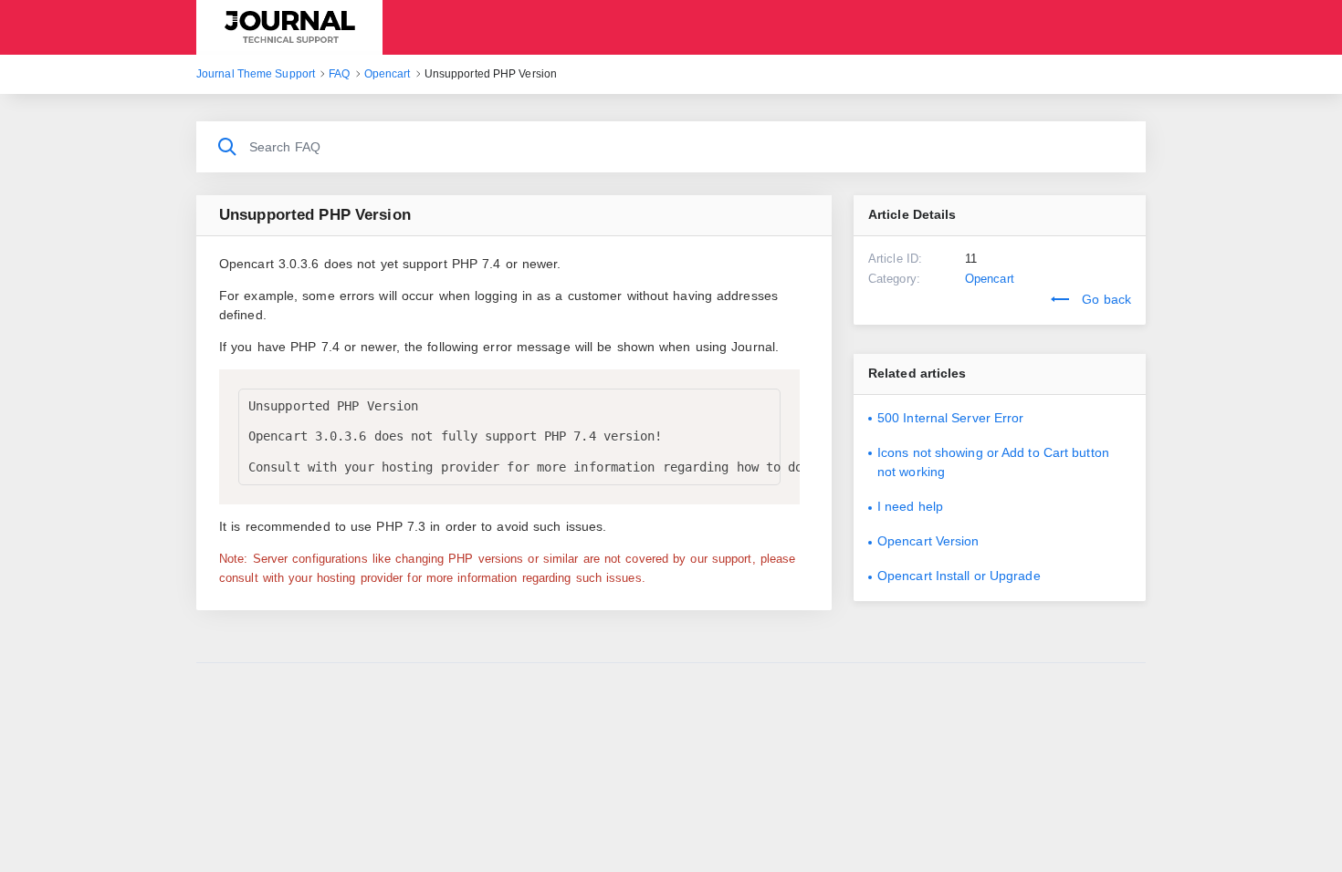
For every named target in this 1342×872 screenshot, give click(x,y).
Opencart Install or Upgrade (959, 575)
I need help (910, 506)
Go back (1104, 299)
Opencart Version (928, 541)
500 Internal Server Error (950, 417)
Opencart (989, 278)
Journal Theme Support (289, 27)
